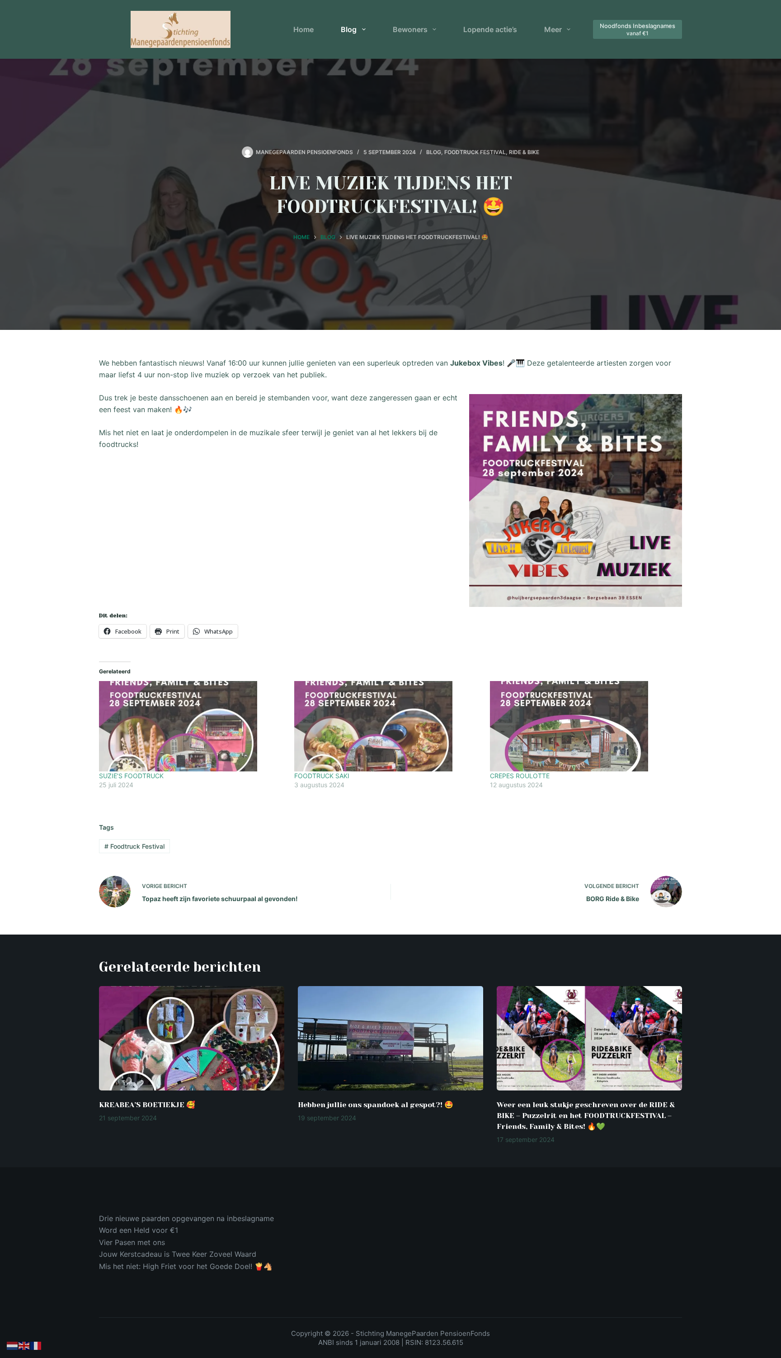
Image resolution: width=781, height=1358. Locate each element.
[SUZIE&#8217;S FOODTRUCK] (192, 726)
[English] (24, 1345)
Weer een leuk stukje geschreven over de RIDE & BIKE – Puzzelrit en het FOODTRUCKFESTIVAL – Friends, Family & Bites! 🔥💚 (586, 1115)
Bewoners (410, 29)
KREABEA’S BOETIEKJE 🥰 (147, 1104)
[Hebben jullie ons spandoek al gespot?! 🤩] (390, 1038)
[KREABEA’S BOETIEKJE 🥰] (191, 1038)
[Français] (36, 1345)
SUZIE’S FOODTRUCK (131, 776)
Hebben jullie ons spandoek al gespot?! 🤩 (375, 1104)
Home (303, 29)
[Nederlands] (13, 1345)
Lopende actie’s (490, 29)
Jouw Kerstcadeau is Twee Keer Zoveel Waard (177, 1254)
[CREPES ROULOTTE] (583, 726)
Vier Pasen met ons (132, 1242)
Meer (553, 29)
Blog (349, 29)
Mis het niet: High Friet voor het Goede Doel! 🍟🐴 (186, 1266)
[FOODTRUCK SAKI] (387, 726)
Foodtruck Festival (475, 152)
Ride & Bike (524, 152)
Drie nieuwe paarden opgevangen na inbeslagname (186, 1218)
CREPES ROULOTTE (520, 776)
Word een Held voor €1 (138, 1230)
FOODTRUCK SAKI (321, 776)
